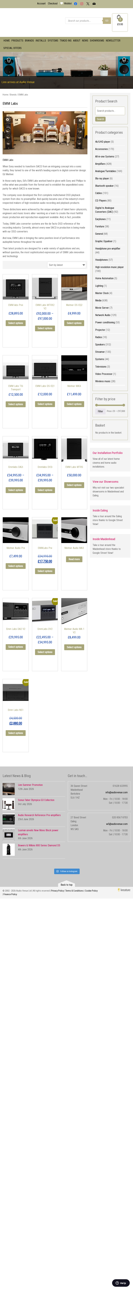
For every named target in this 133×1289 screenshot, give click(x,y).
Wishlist (68, 3)
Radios (98, 337)
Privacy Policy (57, 890)
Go (106, 20)
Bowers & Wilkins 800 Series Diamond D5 (39, 845)
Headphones (101, 259)
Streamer (100, 351)
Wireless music (102, 381)
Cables (98, 193)
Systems (53, 40)
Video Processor (103, 374)
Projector (100, 329)
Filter (100, 411)
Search (100, 119)
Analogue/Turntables (105, 171)
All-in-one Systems (104, 156)
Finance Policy (10, 894)
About (76, 40)
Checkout (53, 3)
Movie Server (102, 307)
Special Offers (12, 48)
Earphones (100, 219)
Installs (41, 40)
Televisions (100, 366)
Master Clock (102, 293)
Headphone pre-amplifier (107, 248)
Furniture (99, 226)
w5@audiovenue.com (117, 824)
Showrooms (97, 40)
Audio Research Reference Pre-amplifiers (39, 815)
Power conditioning (105, 322)
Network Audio (102, 315)
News (85, 40)
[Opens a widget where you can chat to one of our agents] (121, 1283)
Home (6, 40)
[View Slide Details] (66, 70)
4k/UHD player (102, 141)
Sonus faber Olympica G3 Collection (36, 800)
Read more (74, 559)
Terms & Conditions (74, 890)
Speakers (100, 344)
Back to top (67, 884)
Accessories (101, 149)
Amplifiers (100, 163)
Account (41, 3)
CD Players (101, 200)
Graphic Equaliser (104, 241)
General (99, 233)
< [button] (4, 69)
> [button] (129, 69)
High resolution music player (109, 267)
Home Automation (104, 278)
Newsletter (113, 40)
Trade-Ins (66, 40)
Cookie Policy (91, 890)
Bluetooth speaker (104, 185)
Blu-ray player (102, 178)
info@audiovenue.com (117, 792)
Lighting (99, 285)
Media (98, 300)
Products (17, 40)
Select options (15, 323)
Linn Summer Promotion (30, 784)
